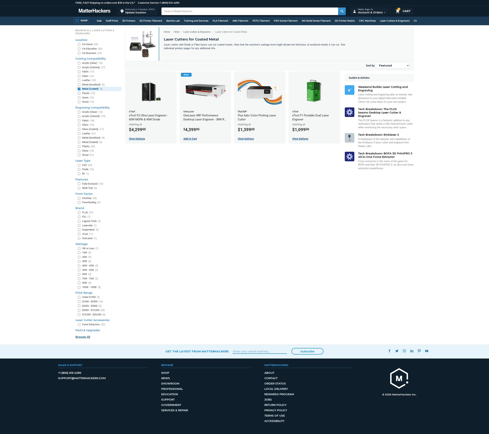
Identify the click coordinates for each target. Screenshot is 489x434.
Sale (99, 20)
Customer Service (148, 2)
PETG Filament (261, 20)
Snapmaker (90, 229)
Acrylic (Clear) (92, 63)
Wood (88, 101)
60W (86, 274)
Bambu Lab (173, 20)
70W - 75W (90, 278)
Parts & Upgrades (87, 330)
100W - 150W (91, 287)
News (165, 378)
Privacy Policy (275, 410)
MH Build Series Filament (316, 20)
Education (169, 394)
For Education (92, 48)
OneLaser (89, 238)
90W (86, 282)
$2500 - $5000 (92, 305)
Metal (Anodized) (93, 84)
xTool (87, 234)
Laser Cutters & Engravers (395, 20)
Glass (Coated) (93, 129)
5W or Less (90, 248)
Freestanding (91, 202)
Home (167, 32)
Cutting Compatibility (90, 58)
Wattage (81, 244)
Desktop (89, 198)
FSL (86, 216)
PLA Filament (220, 20)
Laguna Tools (91, 221)
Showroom (170, 383)
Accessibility (274, 421)
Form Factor (84, 194)
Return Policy (275, 405)
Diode (88, 169)
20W (86, 257)
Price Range (83, 292)
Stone (88, 97)
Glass (88, 76)
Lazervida (89, 225)
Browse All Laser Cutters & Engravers (94, 32)
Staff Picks (112, 20)
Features (81, 179)
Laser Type (82, 160)
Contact (271, 378)
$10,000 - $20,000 (93, 314)
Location (81, 40)
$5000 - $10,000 (93, 310)
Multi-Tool (89, 188)
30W (86, 261)
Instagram (404, 351)
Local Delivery (276, 389)
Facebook (389, 351)
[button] (137, 11)
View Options (137, 138)
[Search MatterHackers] (342, 11)
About (269, 373)
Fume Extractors (93, 324)
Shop (165, 373)
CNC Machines (367, 20)
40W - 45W (90, 265)
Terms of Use (274, 415)
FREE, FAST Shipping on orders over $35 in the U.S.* (105, 2)
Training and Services (196, 20)
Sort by (370, 65)
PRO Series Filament (286, 20)
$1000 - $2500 (92, 301)
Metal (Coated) (92, 88)
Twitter (397, 351)
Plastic (88, 93)
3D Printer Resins (345, 20)
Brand (79, 208)
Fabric (88, 71)
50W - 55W (90, 270)
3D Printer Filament (150, 20)
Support (168, 399)
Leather (89, 80)
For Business (92, 53)
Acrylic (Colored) (93, 67)
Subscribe (307, 351)
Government (171, 405)
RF (85, 173)
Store (177, 32)
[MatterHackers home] (94, 11)
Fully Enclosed (92, 183)
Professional (172, 389)
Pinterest (419, 351)
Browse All (82, 337)
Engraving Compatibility (92, 107)
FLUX (87, 212)
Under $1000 (91, 297)
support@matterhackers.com (82, 378)
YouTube (426, 351)
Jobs (268, 399)
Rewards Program (279, 394)
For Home (90, 44)
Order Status (275, 383)
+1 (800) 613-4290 (169, 2)
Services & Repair (174, 410)
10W (86, 252)
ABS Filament (240, 20)
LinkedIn (412, 351)
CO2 (87, 165)
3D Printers (128, 20)
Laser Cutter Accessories (92, 320)
